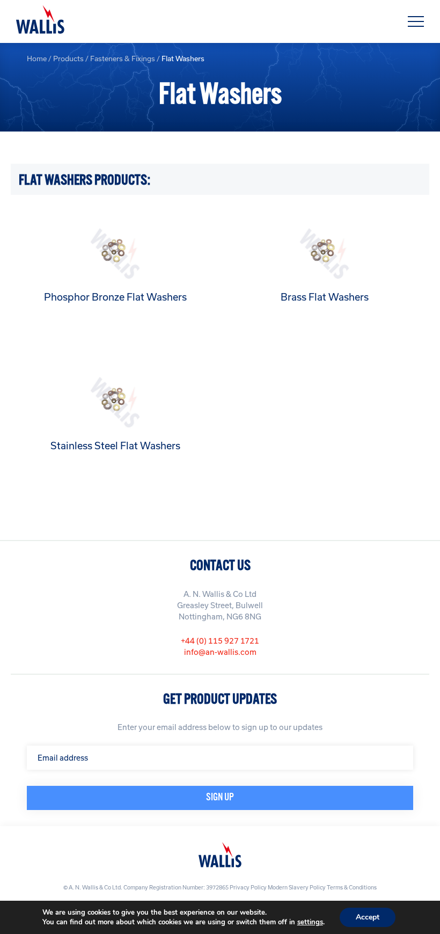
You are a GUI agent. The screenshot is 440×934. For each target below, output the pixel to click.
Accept (367, 917)
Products (68, 58)
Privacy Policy (248, 887)
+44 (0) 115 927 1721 (220, 640)
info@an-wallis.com (220, 651)
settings (310, 922)
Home (37, 58)
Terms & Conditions (352, 887)
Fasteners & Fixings (122, 58)
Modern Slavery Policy (297, 887)
